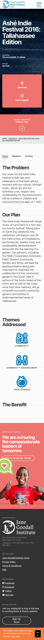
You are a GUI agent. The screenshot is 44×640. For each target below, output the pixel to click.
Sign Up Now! (16, 620)
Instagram (9, 587)
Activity (29, 156)
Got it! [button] (37, 634)
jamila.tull (22, 122)
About (5, 156)
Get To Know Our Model (18, 458)
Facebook (9, 583)
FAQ (4, 570)
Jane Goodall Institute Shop (15, 558)
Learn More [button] (15, 636)
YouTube (9, 595)
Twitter (8, 591)
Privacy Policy (9, 562)
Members (16, 156)
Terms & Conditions (11, 566)
